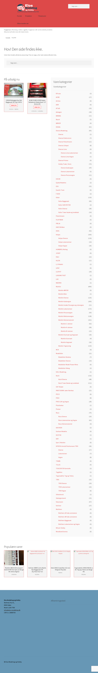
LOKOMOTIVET (61, 275)
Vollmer (58, 506)
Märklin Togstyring (64, 346)
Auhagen (59, 112)
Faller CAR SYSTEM (64, 205)
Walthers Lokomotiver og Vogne (69, 524)
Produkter (28, 16)
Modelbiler (59, 353)
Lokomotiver (62, 454)
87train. (58, 93)
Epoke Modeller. (61, 183)
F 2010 (58, 194)
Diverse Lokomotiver (67, 171)
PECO (58, 394)
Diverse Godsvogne (67, 168)
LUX (57, 279)
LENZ (57, 268)
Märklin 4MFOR (63, 290)
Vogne (60, 457)
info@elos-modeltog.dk (12, 610)
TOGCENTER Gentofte (63, 468)
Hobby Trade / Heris (64, 164)
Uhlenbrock (60, 494)
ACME (58, 97)
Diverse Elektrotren (64, 138)
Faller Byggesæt (63, 201)
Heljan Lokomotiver (64, 242)
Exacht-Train (60, 190)
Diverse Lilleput (63, 145)
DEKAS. (58, 127)
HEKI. (58, 231)
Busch (58, 119)
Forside (19, 16)
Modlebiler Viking (64, 368)
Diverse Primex (63, 160)
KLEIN (58, 260)
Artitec (58, 101)
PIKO (57, 398)
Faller (58, 197)
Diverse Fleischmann (65, 142)
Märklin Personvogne (65, 313)
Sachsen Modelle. (61, 431)
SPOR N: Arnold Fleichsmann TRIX (67, 446)
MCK (57, 350)
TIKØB (58, 461)
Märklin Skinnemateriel (66, 320)
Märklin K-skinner (67, 327)
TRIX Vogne (62, 491)
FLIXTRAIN (59, 220)
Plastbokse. (60, 405)
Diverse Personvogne (68, 175)
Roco (57, 413)
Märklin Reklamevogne (66, 316)
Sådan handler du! (23, 23)
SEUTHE (58, 435)
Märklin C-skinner (66, 324)
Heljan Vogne (62, 246)
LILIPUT (58, 272)
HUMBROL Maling (62, 249)
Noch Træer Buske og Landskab (68, 383)
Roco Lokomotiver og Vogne (67, 420)
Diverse (60, 134)
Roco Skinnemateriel (65, 424)
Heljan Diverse (63, 238)
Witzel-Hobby (60, 528)
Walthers (59, 509)
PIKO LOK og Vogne (62, 402)
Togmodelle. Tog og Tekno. (65, 476)
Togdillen (59, 472)
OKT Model (59, 387)
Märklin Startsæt (66, 338)
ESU (57, 186)
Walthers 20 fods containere (67, 513)
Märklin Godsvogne (64, 301)
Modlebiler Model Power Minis (68, 365)
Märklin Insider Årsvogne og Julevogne (71, 305)
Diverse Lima (62, 149)
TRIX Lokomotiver (64, 487)
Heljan (58, 235)
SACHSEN (59, 428)
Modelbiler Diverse (64, 361)
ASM (57, 105)
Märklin (58, 287)
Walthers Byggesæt (64, 520)
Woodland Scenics (62, 532)
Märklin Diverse (63, 298)
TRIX (57, 480)
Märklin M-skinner (67, 331)
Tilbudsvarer (42, 16)
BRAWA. (58, 116)
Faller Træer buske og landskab (68, 212)
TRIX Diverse (62, 483)
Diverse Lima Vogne (67, 157)
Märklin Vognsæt (66, 342)
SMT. (57, 439)
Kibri (57, 257)
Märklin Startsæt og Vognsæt (68, 335)
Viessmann (59, 502)
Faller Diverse (62, 209)
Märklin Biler (62, 294)
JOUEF (58, 253)
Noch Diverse (62, 379)
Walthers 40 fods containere (67, 517)
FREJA (58, 223)
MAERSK (58, 283)
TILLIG (58, 465)
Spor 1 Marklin (60, 442)
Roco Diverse (62, 416)
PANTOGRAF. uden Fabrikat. (65, 390)
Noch (57, 376)
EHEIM (58, 179)
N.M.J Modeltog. (61, 372)
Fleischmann (60, 216)
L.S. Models (59, 264)
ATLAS (58, 108)
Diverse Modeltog (61, 131)
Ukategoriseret (61, 498)
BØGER (58, 123)
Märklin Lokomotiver (65, 309)
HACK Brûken (60, 227)
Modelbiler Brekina (64, 357)
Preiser (58, 409)
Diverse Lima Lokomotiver (69, 153)
